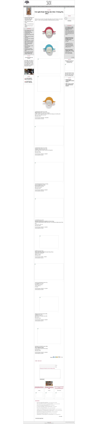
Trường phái (62, 6)
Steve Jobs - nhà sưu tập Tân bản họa (42, 407)
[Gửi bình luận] (60, 357)
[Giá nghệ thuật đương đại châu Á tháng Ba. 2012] (29, 75)
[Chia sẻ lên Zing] (59, 357)
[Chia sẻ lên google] (55, 357)
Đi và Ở (26, 6)
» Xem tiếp (73, 57)
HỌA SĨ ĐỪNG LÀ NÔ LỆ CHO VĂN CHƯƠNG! (29, 46)
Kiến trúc (48, 6)
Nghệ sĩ (32, 6)
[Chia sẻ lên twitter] (54, 357)
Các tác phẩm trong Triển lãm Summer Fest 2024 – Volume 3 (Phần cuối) (29, 52)
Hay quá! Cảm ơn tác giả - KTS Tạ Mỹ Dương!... (69, 51)
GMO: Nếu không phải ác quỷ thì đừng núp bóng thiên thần (49, 388)
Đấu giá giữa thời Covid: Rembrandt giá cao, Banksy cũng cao (45, 410)
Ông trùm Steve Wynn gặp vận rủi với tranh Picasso (44, 411)
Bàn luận (66, 6)
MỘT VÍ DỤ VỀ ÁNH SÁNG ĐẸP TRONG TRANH (29, 43)
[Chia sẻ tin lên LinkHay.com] (58, 357)
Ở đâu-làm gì (57, 6)
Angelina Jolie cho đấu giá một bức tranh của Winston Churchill (46, 409)
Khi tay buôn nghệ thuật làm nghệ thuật (42, 402)
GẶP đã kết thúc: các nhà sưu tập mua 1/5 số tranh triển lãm (45, 414)
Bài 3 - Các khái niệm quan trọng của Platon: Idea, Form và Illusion (29, 25)
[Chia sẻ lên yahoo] (57, 357)
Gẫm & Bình (36, 6)
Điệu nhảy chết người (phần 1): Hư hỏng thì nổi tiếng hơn (59, 388)
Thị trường (53, 6)
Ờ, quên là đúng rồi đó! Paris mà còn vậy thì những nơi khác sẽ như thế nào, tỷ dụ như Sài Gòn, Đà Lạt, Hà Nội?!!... (69, 31)
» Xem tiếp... (60, 416)
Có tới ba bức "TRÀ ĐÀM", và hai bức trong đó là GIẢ (44, 406)
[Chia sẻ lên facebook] (53, 357)
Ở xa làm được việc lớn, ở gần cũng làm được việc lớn (39, 387)
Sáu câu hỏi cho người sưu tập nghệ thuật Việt (43, 405)
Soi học (70, 6)
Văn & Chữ (73, 6)
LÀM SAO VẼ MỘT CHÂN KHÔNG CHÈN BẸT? (29, 49)
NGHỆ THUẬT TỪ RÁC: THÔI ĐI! (28, 82)
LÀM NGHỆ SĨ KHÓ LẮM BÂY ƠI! (28, 33)
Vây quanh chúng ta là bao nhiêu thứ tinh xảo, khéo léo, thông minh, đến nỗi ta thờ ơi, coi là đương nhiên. (69, 74)
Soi (50, 422)
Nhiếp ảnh (40, 6)
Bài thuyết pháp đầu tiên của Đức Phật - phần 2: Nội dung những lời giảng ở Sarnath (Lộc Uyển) (29, 19)
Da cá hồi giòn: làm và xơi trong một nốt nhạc (29, 31)
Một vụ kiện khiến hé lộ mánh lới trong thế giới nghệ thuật (45, 403)
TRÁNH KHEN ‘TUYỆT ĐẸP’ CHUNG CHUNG (29, 41)
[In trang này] (62, 357)
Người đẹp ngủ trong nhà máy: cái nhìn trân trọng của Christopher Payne (69, 61)
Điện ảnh (44, 6)
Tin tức (29, 6)
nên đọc (29, 76)
